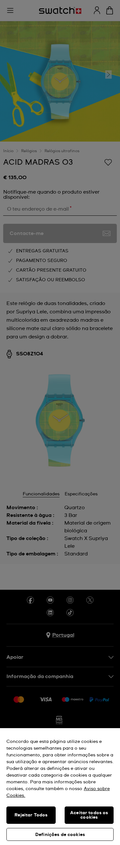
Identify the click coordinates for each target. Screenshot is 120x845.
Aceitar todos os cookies (89, 815)
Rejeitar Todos (30, 815)
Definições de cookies (60, 834)
